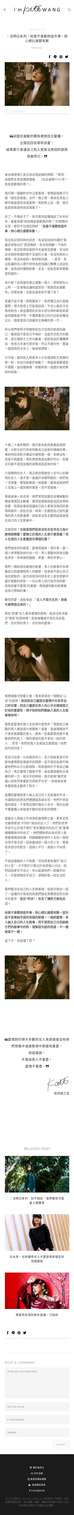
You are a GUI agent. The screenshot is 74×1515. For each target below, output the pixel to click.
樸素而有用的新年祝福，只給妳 (37, 1315)
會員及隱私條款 (38, 1479)
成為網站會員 (38, 1485)
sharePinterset (61, 56)
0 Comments (15, 111)
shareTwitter (66, 56)
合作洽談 (38, 1473)
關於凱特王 (38, 1467)
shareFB (49, 56)
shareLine (55, 56)
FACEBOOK (38, 1490)
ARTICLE (37, 47)
